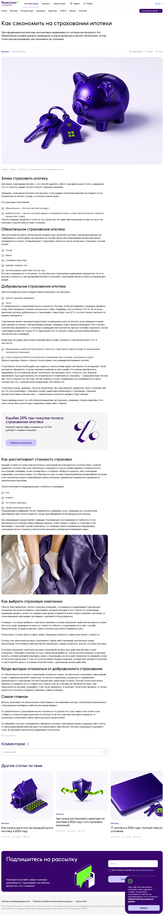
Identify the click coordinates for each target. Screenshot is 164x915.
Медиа (13, 169)
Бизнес (72, 11)
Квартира (52, 11)
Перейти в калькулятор (21, 443)
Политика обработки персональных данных (53, 901)
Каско (4, 11)
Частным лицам (31, 3)
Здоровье (40, 11)
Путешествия (27, 11)
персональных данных (144, 870)
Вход (157, 3)
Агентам (83, 11)
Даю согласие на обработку (133, 870)
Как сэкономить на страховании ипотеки (46, 169)
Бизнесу (46, 3)
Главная (4, 169)
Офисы (76, 3)
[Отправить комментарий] (104, 752)
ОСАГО (63, 11)
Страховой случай (149, 11)
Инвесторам (59, 3)
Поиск (90, 3)
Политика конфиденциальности (15, 901)
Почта (112, 863)
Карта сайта (81, 901)
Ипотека (14, 11)
